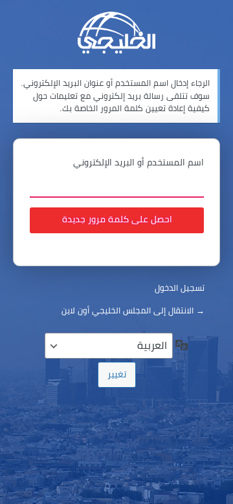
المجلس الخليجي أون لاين (116, 33)
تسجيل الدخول (180, 288)
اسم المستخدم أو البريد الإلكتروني (138, 162)
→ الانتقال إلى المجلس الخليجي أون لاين (133, 310)
